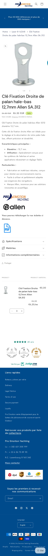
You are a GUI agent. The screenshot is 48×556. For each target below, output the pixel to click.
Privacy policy (27, 547)
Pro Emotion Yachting (23, 543)
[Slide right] (30, 91)
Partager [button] (8, 263)
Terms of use (10, 397)
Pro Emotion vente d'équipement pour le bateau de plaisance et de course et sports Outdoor (22, 417)
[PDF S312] (7, 233)
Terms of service (39, 547)
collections (15, 433)
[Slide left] (18, 91)
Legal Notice (10, 391)
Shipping (15, 117)
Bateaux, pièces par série (15, 379)
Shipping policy (17, 550)
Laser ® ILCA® (18, 31)
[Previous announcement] (5, 18)
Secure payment (11, 402)
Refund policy (15, 547)
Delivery (8, 385)
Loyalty (8, 408)
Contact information (32, 550)
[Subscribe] (40, 498)
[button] (5, 4)
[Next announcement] (43, 18)
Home (5, 31)
